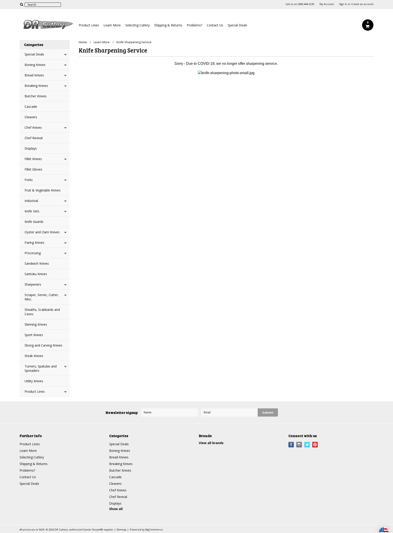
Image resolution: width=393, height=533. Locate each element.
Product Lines (89, 25)
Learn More (112, 25)
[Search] (21, 4)
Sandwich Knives (37, 263)
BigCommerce (154, 529)
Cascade (31, 106)
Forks (29, 180)
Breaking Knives (36, 85)
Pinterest (315, 445)
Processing (33, 253)
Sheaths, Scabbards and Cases (42, 311)
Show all (116, 509)
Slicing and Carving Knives (43, 345)
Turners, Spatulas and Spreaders (41, 368)
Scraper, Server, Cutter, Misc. (42, 297)
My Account (327, 4)
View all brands (211, 443)
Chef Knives (33, 127)
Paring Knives (34, 242)
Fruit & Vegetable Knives (42, 190)
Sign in (343, 4)
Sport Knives (34, 335)
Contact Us (215, 25)
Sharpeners (33, 284)
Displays (31, 148)
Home (83, 42)
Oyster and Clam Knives (42, 232)
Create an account (362, 4)
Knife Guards (34, 221)
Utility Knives (34, 381)
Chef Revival (34, 138)
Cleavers (31, 117)
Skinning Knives (36, 324)
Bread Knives (34, 75)
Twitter (307, 445)
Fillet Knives (33, 159)
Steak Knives (34, 356)
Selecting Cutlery (137, 25)
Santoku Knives (36, 274)
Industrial (31, 201)
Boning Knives (35, 65)
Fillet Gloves (33, 169)
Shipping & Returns (168, 25)
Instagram (299, 445)
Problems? (194, 25)
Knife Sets (32, 211)
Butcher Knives (36, 96)
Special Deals (237, 25)
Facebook (291, 445)
